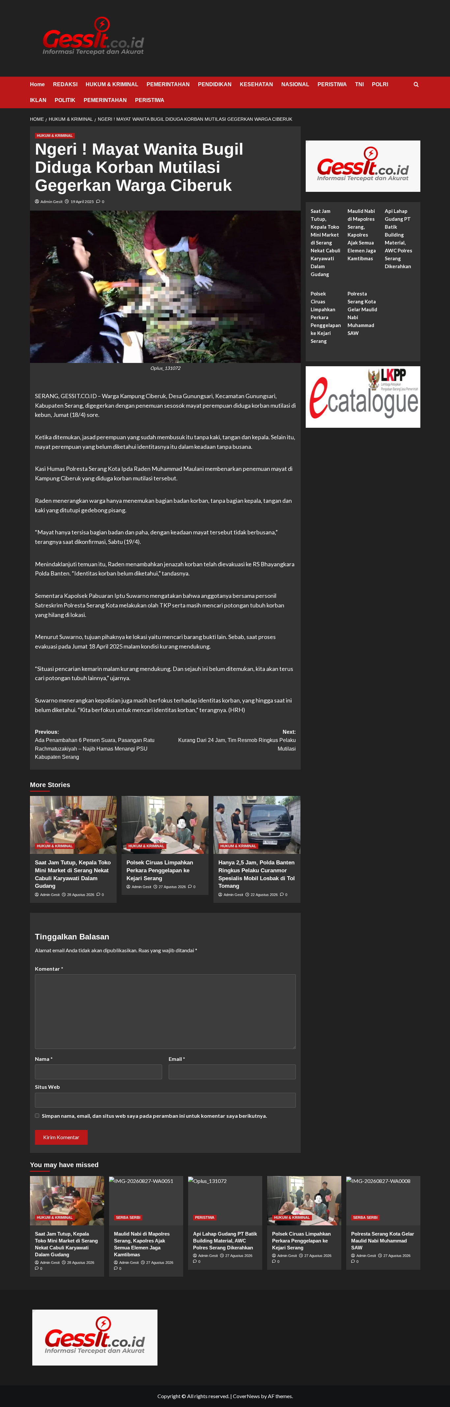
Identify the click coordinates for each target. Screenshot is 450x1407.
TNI (359, 84)
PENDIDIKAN (215, 84)
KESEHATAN (256, 84)
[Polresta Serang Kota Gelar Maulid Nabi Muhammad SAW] (383, 1200)
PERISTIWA (332, 84)
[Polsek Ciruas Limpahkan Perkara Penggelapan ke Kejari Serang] (165, 825)
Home (37, 84)
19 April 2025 (82, 201)
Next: (237, 740)
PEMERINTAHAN (168, 84)
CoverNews (246, 1396)
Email (177, 1059)
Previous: (95, 744)
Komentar (49, 968)
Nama (44, 1059)
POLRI (380, 84)
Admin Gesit (52, 201)
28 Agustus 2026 (80, 895)
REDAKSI (65, 84)
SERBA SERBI (128, 1217)
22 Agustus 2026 (264, 895)
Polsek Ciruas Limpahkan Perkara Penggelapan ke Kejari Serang (160, 870)
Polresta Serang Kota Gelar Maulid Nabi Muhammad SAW (362, 313)
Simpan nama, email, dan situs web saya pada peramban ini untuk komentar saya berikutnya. (154, 1116)
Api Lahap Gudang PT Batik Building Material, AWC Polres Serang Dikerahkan (398, 238)
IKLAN (38, 100)
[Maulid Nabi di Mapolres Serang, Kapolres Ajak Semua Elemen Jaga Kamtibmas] (146, 1200)
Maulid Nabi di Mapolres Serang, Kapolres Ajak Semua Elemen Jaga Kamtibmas (362, 235)
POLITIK (65, 100)
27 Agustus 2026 (172, 887)
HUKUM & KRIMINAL (112, 84)
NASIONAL (295, 84)
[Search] (416, 84)
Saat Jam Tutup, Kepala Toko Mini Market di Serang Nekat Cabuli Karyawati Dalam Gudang (325, 242)
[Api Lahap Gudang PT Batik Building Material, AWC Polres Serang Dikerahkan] (225, 1200)
